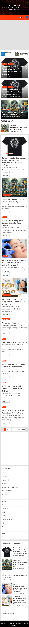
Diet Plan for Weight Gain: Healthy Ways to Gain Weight (13, 222)
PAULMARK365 (6, 227)
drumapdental (6, 306)
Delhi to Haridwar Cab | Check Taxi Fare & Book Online (12, 388)
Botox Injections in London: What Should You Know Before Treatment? (14, 262)
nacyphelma (6, 325)
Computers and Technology (10, 487)
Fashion (10, 64)
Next (23, 429)
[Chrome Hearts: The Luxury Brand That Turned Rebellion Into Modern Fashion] (14, 146)
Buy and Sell (5, 480)
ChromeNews (22, 623)
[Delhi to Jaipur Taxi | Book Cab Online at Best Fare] (14, 360)
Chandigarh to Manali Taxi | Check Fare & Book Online (14, 343)
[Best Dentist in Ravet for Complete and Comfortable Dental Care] (14, 287)
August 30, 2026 (14, 76)
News (3, 530)
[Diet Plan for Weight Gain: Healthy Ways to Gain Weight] (14, 217)
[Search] (24, 17)
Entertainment (6, 109)
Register (27, 17)
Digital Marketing (7, 491)
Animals (4, 473)
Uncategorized (6, 295)
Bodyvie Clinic (6, 267)
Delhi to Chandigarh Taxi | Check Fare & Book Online (13, 411)
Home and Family (7, 519)
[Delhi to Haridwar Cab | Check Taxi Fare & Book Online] (14, 382)
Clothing (4, 483)
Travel (3, 338)
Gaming (4, 512)
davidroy (5, 116)
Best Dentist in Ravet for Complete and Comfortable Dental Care (13, 301)
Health (4, 515)
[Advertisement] (14, 35)
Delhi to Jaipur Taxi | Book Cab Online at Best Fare (13, 365)
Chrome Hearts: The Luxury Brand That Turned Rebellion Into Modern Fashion (14, 70)
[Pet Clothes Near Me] (14, 319)
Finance (4, 505)
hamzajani (5, 76)
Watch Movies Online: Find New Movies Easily (12, 113)
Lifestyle (5, 256)
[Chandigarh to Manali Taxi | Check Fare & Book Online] (14, 339)
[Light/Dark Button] (20, 17)
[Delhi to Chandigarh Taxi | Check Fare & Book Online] (14, 407)
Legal (3, 523)
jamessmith (6, 347)
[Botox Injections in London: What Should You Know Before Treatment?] (14, 248)
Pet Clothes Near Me (10, 323)
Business (5, 64)
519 (19, 429)
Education (5, 494)
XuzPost (14, 5)
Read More (5, 175)
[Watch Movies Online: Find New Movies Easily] (5, 128)
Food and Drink (6, 508)
